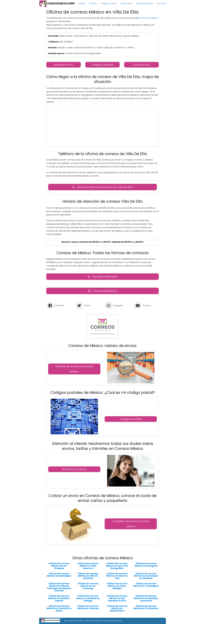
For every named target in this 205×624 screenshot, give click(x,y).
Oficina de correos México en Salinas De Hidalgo (88, 598)
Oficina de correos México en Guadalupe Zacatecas (146, 598)
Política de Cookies (93, 621)
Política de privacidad (112, 621)
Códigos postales (108, 3)
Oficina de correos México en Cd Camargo (88, 585)
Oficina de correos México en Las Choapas (59, 565)
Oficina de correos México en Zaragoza (146, 564)
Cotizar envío (126, 3)
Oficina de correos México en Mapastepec (117, 608)
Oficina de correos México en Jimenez (88, 607)
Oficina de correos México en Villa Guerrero (88, 565)
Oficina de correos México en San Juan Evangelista (117, 565)
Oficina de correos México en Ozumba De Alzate (59, 608)
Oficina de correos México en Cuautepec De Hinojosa (146, 575)
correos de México (148, 17)
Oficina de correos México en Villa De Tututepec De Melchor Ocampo (59, 587)
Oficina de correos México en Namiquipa (59, 574)
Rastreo (81, 3)
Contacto (161, 3)
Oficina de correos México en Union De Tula (117, 575)
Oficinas (93, 3)
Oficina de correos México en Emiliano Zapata (59, 598)
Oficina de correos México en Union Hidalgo (117, 585)
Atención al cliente (144, 3)
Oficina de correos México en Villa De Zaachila (88, 575)
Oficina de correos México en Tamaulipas (146, 584)
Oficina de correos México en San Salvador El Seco (117, 598)
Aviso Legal (68, 621)
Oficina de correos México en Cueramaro (146, 607)
